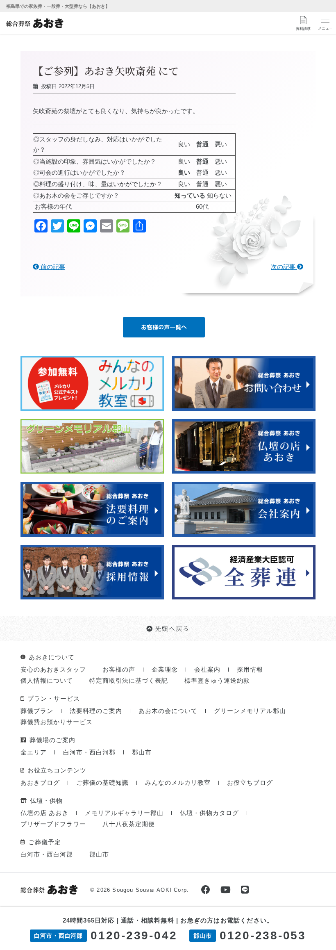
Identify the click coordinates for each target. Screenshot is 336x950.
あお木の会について (168, 710)
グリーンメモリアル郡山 (250, 710)
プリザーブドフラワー (53, 823)
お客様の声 (118, 669)
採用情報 (250, 669)
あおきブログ (40, 782)
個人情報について (46, 680)
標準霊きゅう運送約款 (217, 680)
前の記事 (52, 266)
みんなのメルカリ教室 (178, 782)
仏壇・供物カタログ (209, 812)
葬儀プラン (36, 710)
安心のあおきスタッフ (53, 669)
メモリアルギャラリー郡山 (124, 812)
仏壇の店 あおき (44, 812)
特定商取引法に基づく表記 (128, 680)
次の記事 (284, 266)
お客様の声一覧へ (164, 327)
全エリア (33, 752)
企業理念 (165, 669)
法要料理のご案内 (96, 710)
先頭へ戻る (172, 628)
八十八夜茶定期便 (128, 823)
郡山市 (142, 752)
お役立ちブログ (250, 782)
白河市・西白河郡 (89, 752)
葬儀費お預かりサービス (56, 721)
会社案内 (207, 669)
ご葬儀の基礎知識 (102, 782)
